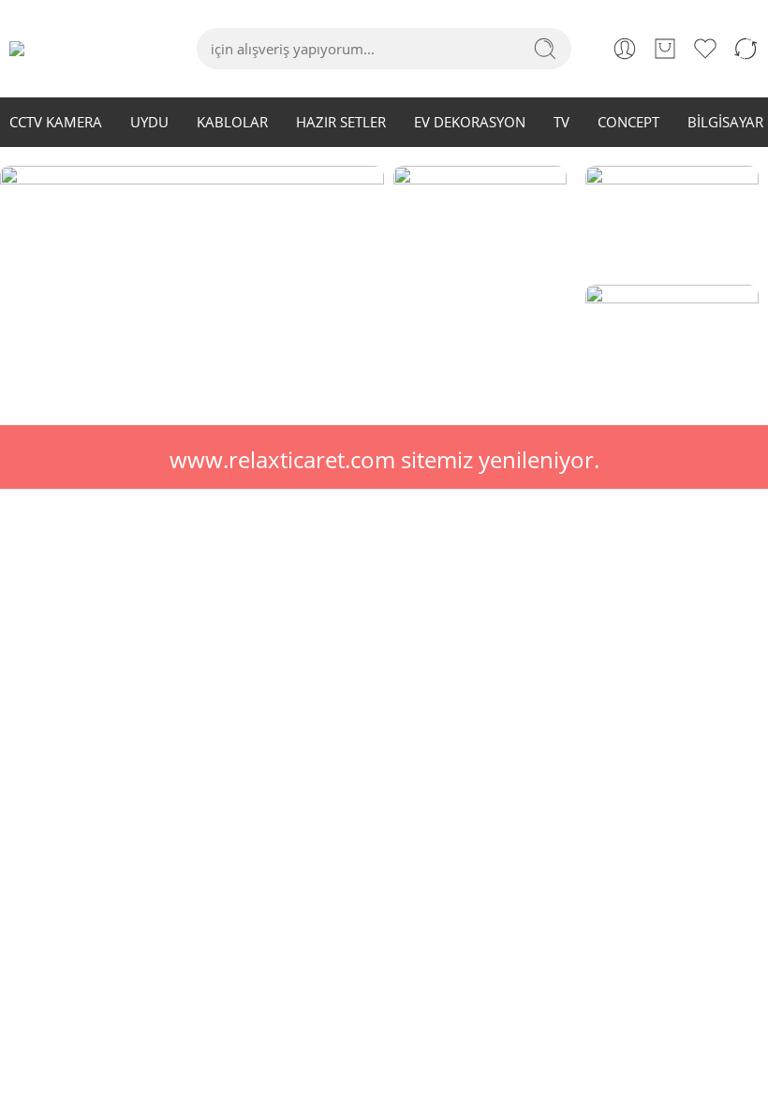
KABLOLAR (232, 122)
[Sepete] (665, 49)
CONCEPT (628, 122)
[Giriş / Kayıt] (625, 49)
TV (561, 122)
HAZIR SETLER (341, 122)
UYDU (149, 122)
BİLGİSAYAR (725, 122)
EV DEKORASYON (469, 122)
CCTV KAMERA (55, 122)
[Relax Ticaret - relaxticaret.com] (57, 48)
